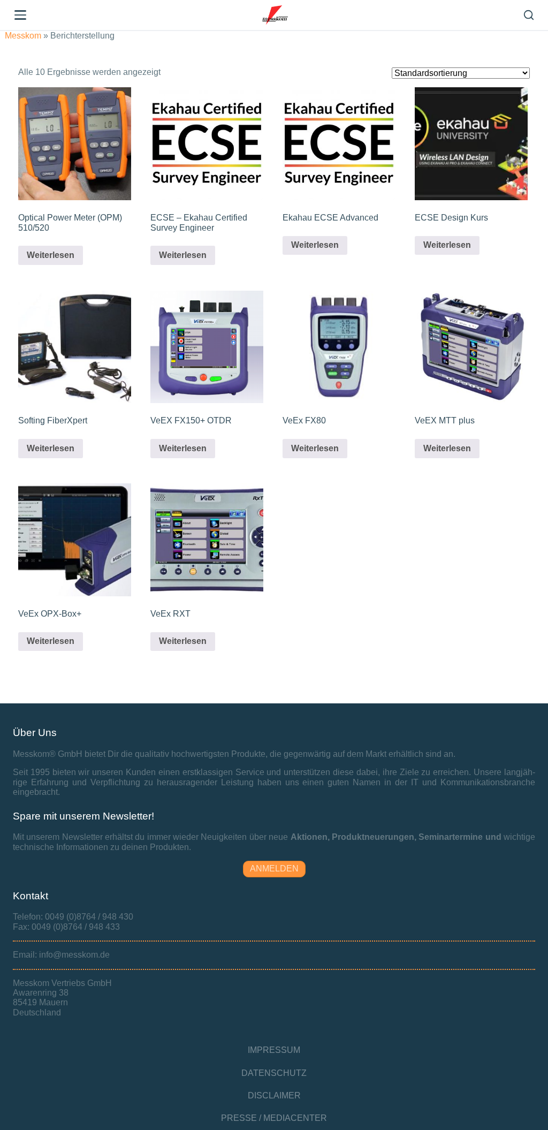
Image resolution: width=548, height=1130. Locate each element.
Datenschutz (274, 1073)
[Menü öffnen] (20, 15)
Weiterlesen (50, 255)
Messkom (23, 35)
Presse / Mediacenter (274, 1118)
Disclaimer (274, 1095)
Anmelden (274, 868)
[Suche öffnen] (528, 15)
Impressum (274, 1050)
